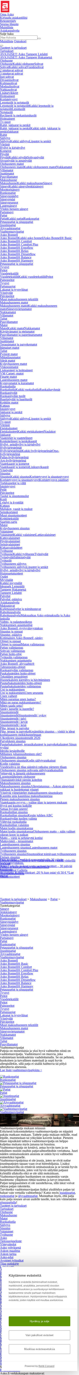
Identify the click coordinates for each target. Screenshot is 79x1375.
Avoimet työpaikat (11, 1260)
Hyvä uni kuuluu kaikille (16, 805)
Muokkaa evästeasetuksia (39, 1349)
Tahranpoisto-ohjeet (12, 667)
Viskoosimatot (9, 367)
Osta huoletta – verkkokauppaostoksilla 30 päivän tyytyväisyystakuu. (32, 861)
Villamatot (6, 170)
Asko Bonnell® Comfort (16, 241)
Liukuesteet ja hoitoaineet (16, 370)
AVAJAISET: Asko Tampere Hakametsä (26, 57)
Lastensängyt (8, 205)
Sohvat (38, 64)
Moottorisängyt (9, 189)
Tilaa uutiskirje (9, 1263)
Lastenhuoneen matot (13, 380)
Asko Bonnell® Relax (14, 251)
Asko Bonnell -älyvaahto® (17, 663)
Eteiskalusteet (8, 428)
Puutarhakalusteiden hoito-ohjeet (21, 683)
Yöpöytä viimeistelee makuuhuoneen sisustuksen (31, 792)
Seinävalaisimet (10, 544)
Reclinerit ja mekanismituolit (18, 115)
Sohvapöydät (35, 157)
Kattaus (5, 405)
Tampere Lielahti (11, 592)
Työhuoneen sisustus (13, 850)
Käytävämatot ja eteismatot (17, 331)
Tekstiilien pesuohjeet (14, 676)
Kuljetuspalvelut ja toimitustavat (20, 609)
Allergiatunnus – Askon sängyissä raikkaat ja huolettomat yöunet (37, 788)
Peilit (3, 489)
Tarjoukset (6, 51)
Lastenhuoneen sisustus (15, 844)
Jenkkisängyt (35, 186)
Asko (3, 1238)
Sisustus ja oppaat (11, 631)
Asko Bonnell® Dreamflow (18, 254)
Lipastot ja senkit (40, 141)
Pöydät (4, 154)
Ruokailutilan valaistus (14, 825)
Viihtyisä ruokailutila (13, 821)
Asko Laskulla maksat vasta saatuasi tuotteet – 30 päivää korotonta (36, 867)
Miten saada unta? (11, 705)
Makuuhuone (8, 180)
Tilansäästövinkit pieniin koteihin (21, 780)
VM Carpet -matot (11, 373)
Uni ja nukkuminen (12, 689)
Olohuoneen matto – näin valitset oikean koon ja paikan (37, 833)
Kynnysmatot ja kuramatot (17, 383)
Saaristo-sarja (8, 522)
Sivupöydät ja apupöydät (16, 160)
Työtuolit (6, 560)
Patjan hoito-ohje (11, 654)
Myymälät (6, 580)
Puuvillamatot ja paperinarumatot (21, 334)
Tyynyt (4, 267)
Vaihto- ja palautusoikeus (16, 621)
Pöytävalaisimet (10, 541)
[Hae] (39, 38)
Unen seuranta (34, 692)
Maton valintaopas (32, 644)
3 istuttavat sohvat (11, 73)
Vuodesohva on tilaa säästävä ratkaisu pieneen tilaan (33, 767)
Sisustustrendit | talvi (13, 718)
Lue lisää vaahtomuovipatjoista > (21, 1070)
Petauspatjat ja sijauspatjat (16, 222)
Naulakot (50, 431)
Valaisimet (6, 531)
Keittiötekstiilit (9, 518)
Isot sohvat (7, 76)
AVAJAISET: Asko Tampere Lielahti (24, 54)
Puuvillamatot (9, 176)
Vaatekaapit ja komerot (14, 463)
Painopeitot (7, 280)
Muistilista (6, 27)
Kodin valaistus (10, 763)
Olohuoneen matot (12, 163)
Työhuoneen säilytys (13, 563)
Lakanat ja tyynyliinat (14, 289)
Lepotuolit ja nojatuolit (14, 102)
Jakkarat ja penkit (11, 412)
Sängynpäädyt (9, 196)
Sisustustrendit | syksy (32, 715)
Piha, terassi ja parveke (14, 728)
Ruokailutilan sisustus (14, 812)
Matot (3, 325)
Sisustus (5, 473)
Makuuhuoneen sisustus (15, 783)
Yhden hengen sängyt (14, 209)
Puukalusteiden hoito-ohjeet (17, 673)
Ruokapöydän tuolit (12, 396)
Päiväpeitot (7, 296)
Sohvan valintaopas (12, 651)
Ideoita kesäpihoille (12, 751)
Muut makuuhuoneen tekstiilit (19, 299)
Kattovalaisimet (10, 538)
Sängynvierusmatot (19, 309)
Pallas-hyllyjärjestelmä (14, 457)
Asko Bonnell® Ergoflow (16, 247)
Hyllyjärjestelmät (11, 447)
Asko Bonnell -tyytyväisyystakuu (21, 628)
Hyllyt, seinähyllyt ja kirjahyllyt (20, 444)
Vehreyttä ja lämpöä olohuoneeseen (22, 773)
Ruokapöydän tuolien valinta (18, 818)
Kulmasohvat (8, 83)
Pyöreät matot (9, 354)
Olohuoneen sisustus (13, 757)
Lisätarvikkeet (9, 93)
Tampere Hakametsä (13, 589)
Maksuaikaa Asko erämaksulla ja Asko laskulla (35, 617)
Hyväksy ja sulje (39, 1321)
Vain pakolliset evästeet (39, 1335)
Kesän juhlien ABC (40, 815)
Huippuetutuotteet (11, 573)
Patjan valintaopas (11, 647)
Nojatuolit (6, 112)
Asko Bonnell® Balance (15, 257)
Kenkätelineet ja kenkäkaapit (18, 441)
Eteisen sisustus (10, 857)
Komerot (5, 151)
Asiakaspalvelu (9, 602)
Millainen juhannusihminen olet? (21, 754)
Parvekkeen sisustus (13, 741)
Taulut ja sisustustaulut (14, 496)
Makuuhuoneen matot (14, 302)
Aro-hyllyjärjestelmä (13, 460)
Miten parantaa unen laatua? (18, 699)
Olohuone (6, 60)
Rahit (3, 134)
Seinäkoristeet (9, 512)
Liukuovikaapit (39, 467)
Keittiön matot (9, 402)
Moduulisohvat (9, 86)
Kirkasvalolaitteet (11, 547)
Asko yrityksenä (10, 1247)
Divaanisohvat (9, 80)
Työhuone (6, 551)
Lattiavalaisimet (45, 534)
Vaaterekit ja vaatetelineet (16, 438)
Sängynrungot (9, 202)
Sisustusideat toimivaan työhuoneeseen (51, 854)
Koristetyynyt (8, 99)
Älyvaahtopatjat (10, 228)
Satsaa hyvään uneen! (14, 809)
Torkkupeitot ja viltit (13, 483)
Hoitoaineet (7, 96)
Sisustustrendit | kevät (14, 721)
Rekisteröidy (8, 21)
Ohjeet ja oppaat (10, 641)
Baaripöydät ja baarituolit (16, 399)
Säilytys (5, 138)
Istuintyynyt (7, 409)
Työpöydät (41, 554)
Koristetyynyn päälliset (53, 480)
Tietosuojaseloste (11, 1241)
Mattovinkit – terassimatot (16, 841)
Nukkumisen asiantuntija (16, 660)
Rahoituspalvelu (10, 612)
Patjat (3, 215)
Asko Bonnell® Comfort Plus (19, 244)
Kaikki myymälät (11, 583)
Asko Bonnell (9, 234)
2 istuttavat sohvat (11, 70)
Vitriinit (5, 144)
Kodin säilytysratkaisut (41, 760)
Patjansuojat (7, 286)
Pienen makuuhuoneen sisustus (20, 799)
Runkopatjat (8, 193)
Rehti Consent (46, 1366)
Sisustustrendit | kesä (13, 725)
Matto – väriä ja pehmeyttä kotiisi (21, 838)
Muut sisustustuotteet (13, 515)
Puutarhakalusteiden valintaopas (20, 686)
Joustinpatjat (8, 225)
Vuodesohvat (35, 67)
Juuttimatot (7, 173)
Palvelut (5, 596)
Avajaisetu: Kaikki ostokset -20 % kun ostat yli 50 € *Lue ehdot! (37, 874)
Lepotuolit (18, 109)
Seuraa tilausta (9, 24)
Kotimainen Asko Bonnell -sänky (21, 638)
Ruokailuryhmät (50, 389)
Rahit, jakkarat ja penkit (15, 125)
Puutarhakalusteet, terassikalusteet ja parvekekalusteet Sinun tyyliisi (38, 746)
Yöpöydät (6, 293)
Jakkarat (13, 131)
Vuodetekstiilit (9, 273)
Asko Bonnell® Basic (58, 238)
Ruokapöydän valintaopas (16, 670)
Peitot (3, 270)
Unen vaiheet (8, 696)
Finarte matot (8, 376)
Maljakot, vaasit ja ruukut (16, 509)
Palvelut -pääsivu (11, 599)
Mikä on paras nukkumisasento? (20, 702)
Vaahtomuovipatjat (12, 231)
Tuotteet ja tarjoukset (13, 47)
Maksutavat (7, 605)
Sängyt (47, 183)
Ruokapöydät (8, 392)
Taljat (3, 318)
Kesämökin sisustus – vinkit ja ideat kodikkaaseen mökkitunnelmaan (37, 733)
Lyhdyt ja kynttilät (11, 502)
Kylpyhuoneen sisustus (15, 528)
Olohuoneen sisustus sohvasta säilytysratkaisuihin (31, 770)
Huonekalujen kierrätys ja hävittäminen (25, 680)
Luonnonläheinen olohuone (17, 776)
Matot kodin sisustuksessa (16, 828)
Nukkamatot (64, 167)
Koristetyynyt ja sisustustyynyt (49, 476)
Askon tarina (8, 1254)
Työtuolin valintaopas (14, 657)
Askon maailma (10, 1250)
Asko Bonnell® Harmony (16, 260)
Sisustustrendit (9, 712)
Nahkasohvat (8, 89)
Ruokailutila (8, 386)
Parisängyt (6, 212)
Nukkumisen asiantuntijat (16, 625)
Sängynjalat (7, 199)
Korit (3, 499)
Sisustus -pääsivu (11, 634)
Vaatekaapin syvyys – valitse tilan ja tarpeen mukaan (33, 802)
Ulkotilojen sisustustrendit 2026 (20, 738)
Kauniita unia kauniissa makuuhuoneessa (26, 796)
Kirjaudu (13, 17)
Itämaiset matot (9, 347)
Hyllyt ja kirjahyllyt (12, 147)
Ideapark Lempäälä (12, 586)
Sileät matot (7, 360)
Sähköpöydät (22, 557)
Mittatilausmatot (10, 357)
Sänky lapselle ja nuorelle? (17, 709)
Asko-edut (6, 1257)
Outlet (4, 576)
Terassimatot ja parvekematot (18, 344)
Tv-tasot (5, 122)
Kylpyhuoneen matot (13, 363)
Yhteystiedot (8, 1244)
